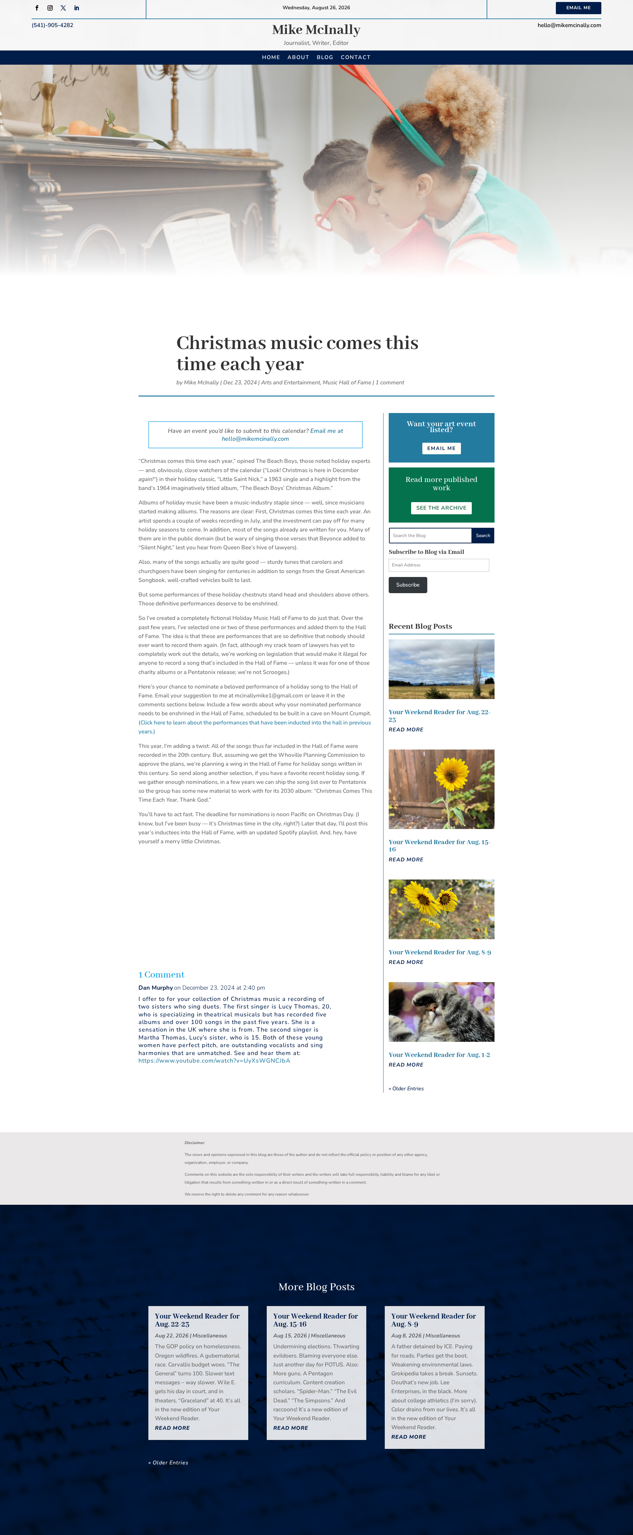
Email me (441, 448)
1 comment (390, 382)
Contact (356, 57)
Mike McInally (316, 30)
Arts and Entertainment (290, 382)
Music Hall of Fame (347, 382)
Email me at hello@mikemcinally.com (282, 435)
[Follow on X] (63, 8)
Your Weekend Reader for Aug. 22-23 (440, 716)
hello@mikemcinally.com (569, 25)
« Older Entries (406, 1088)
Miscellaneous (210, 1335)
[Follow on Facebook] (37, 8)
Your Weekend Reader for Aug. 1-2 (439, 1055)
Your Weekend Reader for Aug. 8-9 (440, 952)
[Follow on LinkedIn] (76, 8)
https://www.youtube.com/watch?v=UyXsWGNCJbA (214, 1061)
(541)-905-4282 (52, 25)
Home (271, 57)
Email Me (578, 8)
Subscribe (408, 585)
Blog (325, 57)
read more (406, 729)
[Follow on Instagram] (50, 8)
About (298, 57)
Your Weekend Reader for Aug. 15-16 (439, 846)
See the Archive (441, 508)
